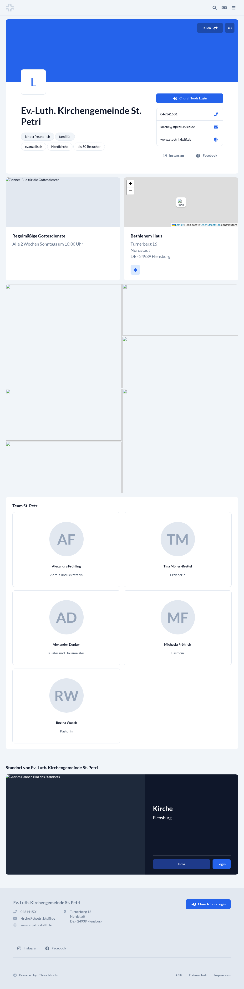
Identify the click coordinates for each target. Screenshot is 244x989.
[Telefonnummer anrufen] (215, 114)
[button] (181, 202)
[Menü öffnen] (233, 7)
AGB (178, 975)
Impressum (222, 975)
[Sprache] (224, 7)
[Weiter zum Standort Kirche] (75, 824)
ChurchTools (48, 975)
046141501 (169, 114)
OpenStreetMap (210, 225)
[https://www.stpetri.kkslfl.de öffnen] (215, 139)
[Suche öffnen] (214, 7)
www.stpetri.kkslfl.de (175, 139)
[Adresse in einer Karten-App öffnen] (135, 270)
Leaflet (179, 225)
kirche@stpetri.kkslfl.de (177, 127)
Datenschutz (198, 975)
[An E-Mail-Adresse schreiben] (215, 127)
